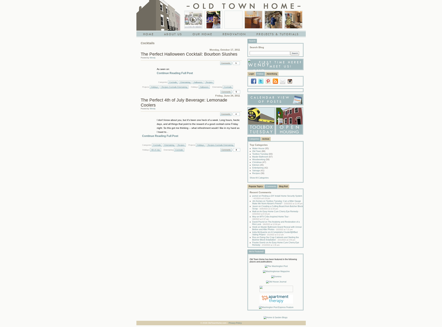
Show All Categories (259, 178)
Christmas (259, 162)
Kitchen (258, 165)
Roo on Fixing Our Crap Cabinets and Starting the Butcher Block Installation (275, 238)
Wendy (153, 58)
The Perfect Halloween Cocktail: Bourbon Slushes (189, 54)
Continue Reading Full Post (175, 73)
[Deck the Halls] (293, 19)
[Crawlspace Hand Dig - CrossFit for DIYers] (213, 19)
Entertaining (185, 82)
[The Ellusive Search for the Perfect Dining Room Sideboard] (253, 19)
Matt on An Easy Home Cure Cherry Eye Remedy (275, 212)
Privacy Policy (235, 323)
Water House (260, 148)
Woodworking (261, 159)
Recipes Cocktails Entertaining (174, 87)
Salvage (258, 170)
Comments (226, 63)
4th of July (155, 150)
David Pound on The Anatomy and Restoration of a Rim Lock (276, 223)
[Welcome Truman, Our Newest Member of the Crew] (233, 19)
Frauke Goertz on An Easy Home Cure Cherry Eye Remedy (275, 243)
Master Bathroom (262, 157)
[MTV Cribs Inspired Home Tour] (193, 19)
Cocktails (173, 82)
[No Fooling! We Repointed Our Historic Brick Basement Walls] (273, 19)
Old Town (258, 151)
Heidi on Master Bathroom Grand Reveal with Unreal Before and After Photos (277, 228)
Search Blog (257, 47)
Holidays (154, 87)
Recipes (209, 82)
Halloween (198, 82)
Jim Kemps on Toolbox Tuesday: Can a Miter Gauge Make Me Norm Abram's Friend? (277, 202)
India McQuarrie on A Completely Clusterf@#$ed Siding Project (275, 233)
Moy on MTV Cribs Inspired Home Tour (271, 217)
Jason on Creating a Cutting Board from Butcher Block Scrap (277, 207)
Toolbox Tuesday (262, 154)
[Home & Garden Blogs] (275, 317)
